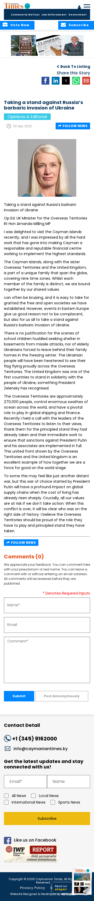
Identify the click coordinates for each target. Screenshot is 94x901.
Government (78, 14)
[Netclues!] (68, 893)
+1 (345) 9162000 (34, 738)
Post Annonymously (62, 696)
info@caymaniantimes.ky (41, 749)
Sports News (69, 802)
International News (28, 802)
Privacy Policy (32, 888)
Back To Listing (75, 66)
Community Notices (25, 14)
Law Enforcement (54, 14)
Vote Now (19, 25)
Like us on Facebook (35, 840)
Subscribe (47, 818)
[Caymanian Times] (17, 6)
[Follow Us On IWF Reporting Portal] (47, 854)
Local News (49, 795)
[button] (24, 45)
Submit (19, 696)
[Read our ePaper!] (82, 895)
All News (19, 795)
